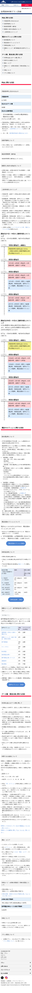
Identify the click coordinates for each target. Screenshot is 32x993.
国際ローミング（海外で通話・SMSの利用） (9, 638)
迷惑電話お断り (6, 654)
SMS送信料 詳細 (16, 600)
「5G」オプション (10, 783)
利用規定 (3, 981)
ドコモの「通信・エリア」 (20, 852)
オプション (8, 847)
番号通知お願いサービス (8, 657)
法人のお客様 (22, 2)
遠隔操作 (4, 661)
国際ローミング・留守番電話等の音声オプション (17, 48)
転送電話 (4, 651)
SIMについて (7, 70)
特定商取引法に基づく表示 (7, 983)
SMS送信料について (9, 45)
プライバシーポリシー (18, 981)
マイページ (28, 2)
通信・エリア (7, 63)
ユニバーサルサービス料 (17, 227)
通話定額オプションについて (12, 42)
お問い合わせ (14, 2)
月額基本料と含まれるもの (11, 21)
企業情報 (9, 981)
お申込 (27, 5)
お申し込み (4, 957)
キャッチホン (5, 646)
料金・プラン (5, 5)
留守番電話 (5, 642)
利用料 (22, 488)
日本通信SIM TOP (5, 951)
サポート (16, 5)
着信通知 (4, 664)
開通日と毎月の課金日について (12, 29)
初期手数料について (9, 23)
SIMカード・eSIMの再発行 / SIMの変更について (17, 66)
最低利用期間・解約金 (10, 26)
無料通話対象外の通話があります (18, 133)
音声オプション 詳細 (16, 685)
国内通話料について (9, 40)
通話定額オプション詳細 (16, 543)
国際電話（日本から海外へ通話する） (9, 633)
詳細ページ (21, 564)
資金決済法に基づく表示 (21, 983)
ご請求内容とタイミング (10, 32)
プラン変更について (9, 73)
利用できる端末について (10, 60)
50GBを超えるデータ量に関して (13, 57)
